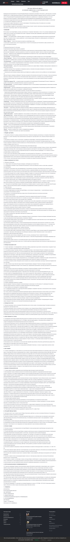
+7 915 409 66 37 (52, 519)
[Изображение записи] (27, 514)
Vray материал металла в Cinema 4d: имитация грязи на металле (34, 533)
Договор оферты (52, 528)
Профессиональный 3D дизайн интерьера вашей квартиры (33, 517)
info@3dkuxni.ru (56, 2)
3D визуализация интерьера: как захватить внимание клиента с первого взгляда (34, 525)
